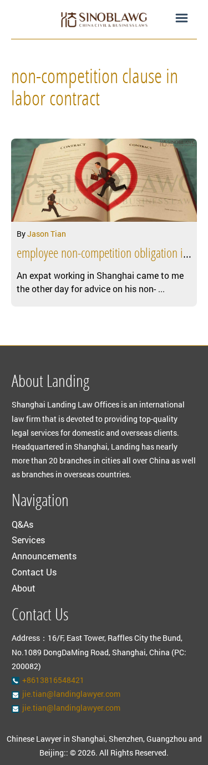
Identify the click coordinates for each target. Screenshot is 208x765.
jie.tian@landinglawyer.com (71, 693)
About (23, 588)
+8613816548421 (53, 680)
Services (28, 539)
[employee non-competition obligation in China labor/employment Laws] (104, 180)
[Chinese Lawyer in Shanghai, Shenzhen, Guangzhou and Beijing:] (104, 19)
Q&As (22, 524)
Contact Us (34, 572)
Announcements (44, 556)
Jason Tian (46, 233)
